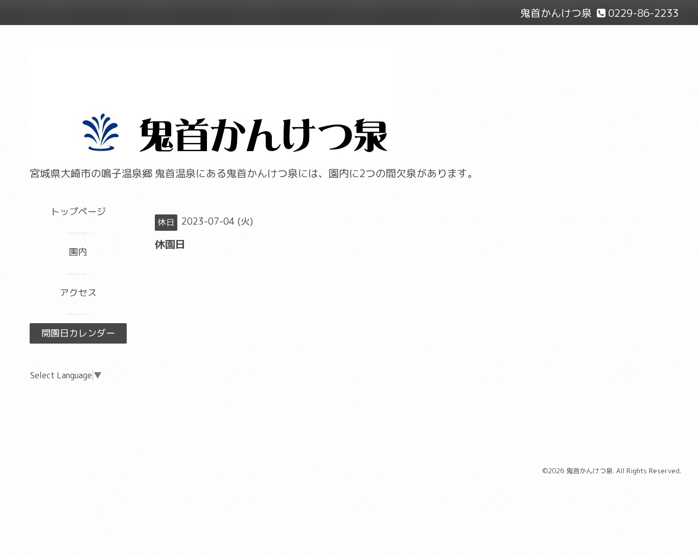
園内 (78, 252)
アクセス (78, 292)
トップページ (78, 211)
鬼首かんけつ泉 (589, 470)
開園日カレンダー (78, 333)
